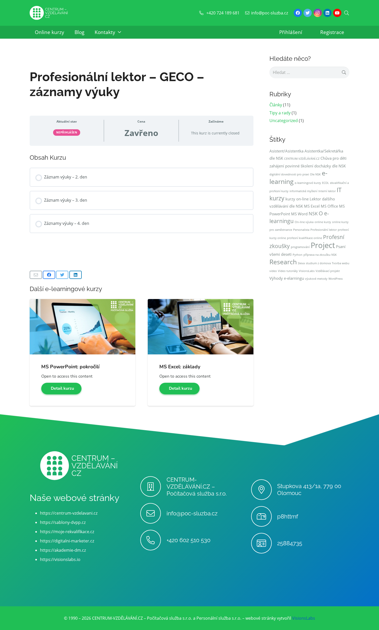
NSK (313, 213)
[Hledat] (346, 13)
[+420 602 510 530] (153, 540)
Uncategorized (283, 120)
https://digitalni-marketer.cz (67, 541)
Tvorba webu (340, 263)
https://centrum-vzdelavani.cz (68, 513)
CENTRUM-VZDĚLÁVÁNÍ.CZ (301, 158)
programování (300, 247)
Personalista (301, 230)
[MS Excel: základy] (200, 302)
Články (275, 105)
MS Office (329, 206)
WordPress (335, 278)
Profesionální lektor (323, 230)
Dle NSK (315, 174)
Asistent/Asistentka (286, 151)
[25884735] (264, 543)
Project (323, 245)
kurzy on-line (297, 198)
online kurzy (323, 222)
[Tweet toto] (62, 275)
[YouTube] (337, 13)
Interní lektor (327, 191)
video (273, 271)
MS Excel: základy (179, 366)
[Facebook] (298, 13)
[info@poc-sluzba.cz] (153, 513)
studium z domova (318, 263)
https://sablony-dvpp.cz (63, 522)
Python (297, 255)
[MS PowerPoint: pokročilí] (82, 302)
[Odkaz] (49, 13)
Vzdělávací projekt (328, 271)
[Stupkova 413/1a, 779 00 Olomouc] (264, 489)
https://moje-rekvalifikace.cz (67, 531)
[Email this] (36, 275)
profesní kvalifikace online (304, 238)
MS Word (299, 213)
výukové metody (316, 278)
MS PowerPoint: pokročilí (70, 366)
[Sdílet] (49, 275)
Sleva (301, 263)
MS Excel (312, 206)
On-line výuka (304, 222)
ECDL (325, 183)
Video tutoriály (288, 271)
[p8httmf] (264, 516)
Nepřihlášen (66, 132)
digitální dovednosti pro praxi (289, 174)
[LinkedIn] (327, 13)
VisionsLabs (307, 271)
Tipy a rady (280, 113)
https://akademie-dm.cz (63, 550)
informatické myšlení (303, 191)
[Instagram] (318, 13)
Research (283, 262)
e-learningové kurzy (308, 183)
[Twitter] (307, 13)
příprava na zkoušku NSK (320, 255)
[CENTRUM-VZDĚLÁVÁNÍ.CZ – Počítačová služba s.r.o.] (153, 486)
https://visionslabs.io (60, 559)
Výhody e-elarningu (286, 278)
